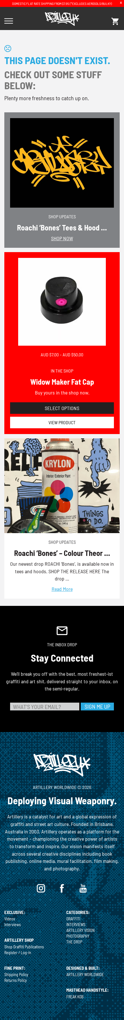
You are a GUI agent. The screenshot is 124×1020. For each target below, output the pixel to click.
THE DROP (74, 941)
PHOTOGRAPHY (77, 936)
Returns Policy (15, 980)
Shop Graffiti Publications (24, 946)
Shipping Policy (16, 974)
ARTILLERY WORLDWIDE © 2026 (62, 787)
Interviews (12, 924)
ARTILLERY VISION (80, 930)
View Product (62, 422)
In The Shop (62, 370)
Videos (9, 918)
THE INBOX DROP (62, 644)
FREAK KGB (75, 996)
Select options (62, 408)
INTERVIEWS (75, 924)
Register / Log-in (17, 952)
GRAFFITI (73, 918)
